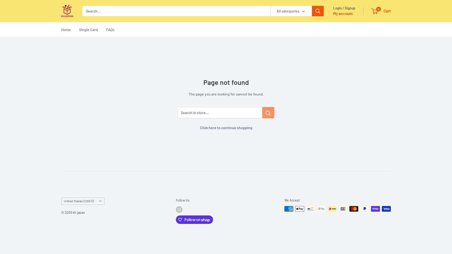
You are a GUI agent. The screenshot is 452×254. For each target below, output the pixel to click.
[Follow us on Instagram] (179, 209)
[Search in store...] (268, 112)
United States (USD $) (79, 201)
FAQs (110, 29)
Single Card (88, 29)
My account (343, 13)
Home (66, 29)
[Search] (318, 11)
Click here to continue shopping (226, 127)
